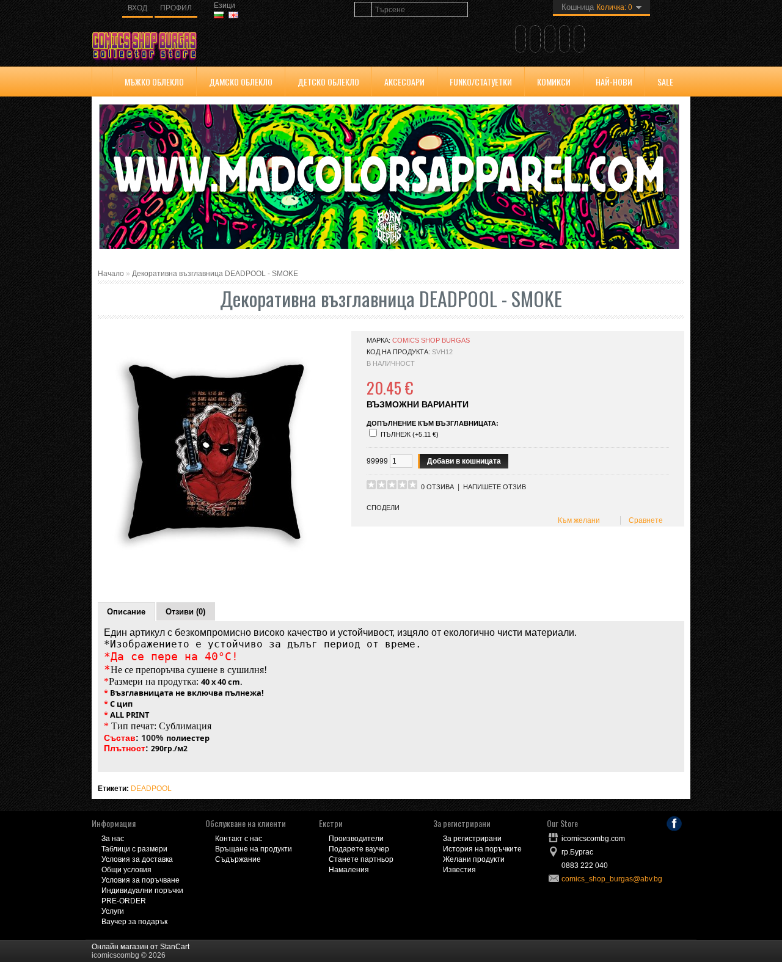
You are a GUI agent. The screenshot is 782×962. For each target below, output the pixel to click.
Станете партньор (361, 859)
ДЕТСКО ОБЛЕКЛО (328, 81)
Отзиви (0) (185, 611)
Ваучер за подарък (134, 921)
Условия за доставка (137, 859)
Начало (111, 273)
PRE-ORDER (123, 901)
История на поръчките (482, 849)
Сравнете (644, 520)
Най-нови (614, 81)
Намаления (349, 869)
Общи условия (126, 869)
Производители (356, 838)
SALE (665, 81)
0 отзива (437, 486)
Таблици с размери (134, 849)
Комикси (554, 81)
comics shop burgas (431, 340)
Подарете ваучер (359, 849)
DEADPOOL (151, 788)
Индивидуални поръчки (142, 890)
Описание (126, 611)
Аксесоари (404, 81)
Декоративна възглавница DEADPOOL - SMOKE (215, 273)
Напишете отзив (494, 486)
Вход (137, 8)
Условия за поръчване (140, 880)
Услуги (112, 911)
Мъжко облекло (154, 81)
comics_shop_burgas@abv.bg (611, 879)
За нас (112, 838)
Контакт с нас (238, 838)
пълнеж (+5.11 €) (410, 434)
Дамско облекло (240, 81)
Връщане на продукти (253, 849)
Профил (176, 8)
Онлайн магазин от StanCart (140, 946)
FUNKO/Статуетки (481, 81)
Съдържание (238, 859)
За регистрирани (472, 838)
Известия (459, 869)
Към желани (577, 520)
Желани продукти (474, 859)
